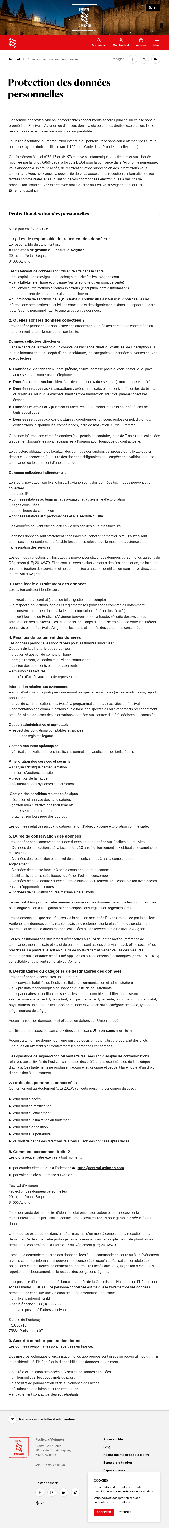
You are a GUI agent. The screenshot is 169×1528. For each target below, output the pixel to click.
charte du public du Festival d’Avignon (99, 299)
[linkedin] (64, 1492)
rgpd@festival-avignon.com (101, 1168)
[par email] (155, 59)
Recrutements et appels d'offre (126, 1454)
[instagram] (52, 1492)
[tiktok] (76, 1492)
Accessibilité (113, 1439)
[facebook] (40, 1492)
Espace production (117, 1462)
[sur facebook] (133, 59)
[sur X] (144, 59)
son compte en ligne (115, 1030)
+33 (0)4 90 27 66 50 (50, 1465)
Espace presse (114, 1470)
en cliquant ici (26, 190)
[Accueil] (12, 42)
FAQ (106, 1447)
